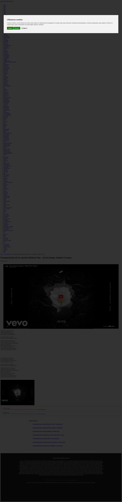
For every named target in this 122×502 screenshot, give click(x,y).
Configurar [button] (24, 28)
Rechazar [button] (17, 28)
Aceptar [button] (10, 28)
